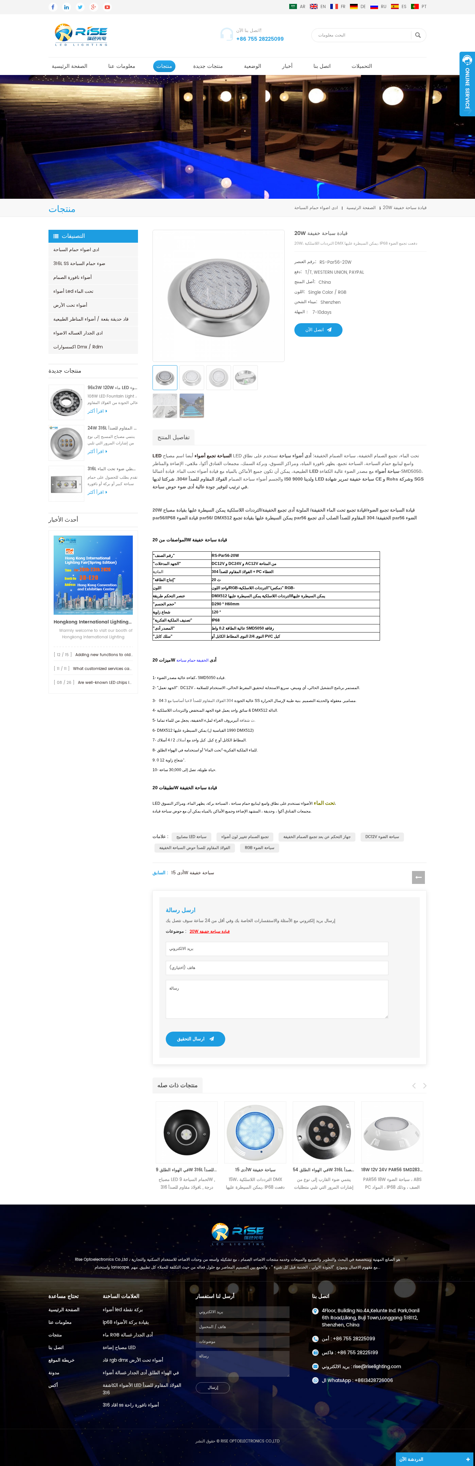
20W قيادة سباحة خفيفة (210, 932)
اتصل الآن (314, 330)
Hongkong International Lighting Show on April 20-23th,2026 (93, 622)
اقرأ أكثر (96, 411)
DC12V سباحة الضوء (382, 837)
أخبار (287, 66)
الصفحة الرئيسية (69, 66)
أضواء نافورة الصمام (72, 277)
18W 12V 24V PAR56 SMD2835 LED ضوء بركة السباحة (392, 1170)
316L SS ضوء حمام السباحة (79, 263)
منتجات (164, 66)
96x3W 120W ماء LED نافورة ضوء (113, 388)
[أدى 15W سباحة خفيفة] (255, 1132)
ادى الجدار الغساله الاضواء (78, 333)
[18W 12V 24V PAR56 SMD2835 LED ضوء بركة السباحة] (392, 1132)
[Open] (467, 84)
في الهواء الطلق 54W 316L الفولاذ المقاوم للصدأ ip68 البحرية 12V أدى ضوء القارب (324, 1170)
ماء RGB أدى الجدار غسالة (128, 1335)
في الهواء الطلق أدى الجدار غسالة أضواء (141, 1372)
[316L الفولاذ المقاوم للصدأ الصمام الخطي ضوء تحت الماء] (66, 484)
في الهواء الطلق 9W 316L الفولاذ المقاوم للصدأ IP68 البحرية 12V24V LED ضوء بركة (187, 1170)
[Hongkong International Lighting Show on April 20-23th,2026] (93, 575)
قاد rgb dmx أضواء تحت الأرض (133, 1360)
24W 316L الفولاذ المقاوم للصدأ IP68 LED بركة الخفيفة (113, 428)
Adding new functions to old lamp (108, 655)
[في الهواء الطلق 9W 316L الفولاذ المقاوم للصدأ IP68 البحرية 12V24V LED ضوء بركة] (187, 1132)
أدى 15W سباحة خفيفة (192, 872)
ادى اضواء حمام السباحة (316, 208)
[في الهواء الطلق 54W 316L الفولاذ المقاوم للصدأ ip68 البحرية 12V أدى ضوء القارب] (324, 1132)
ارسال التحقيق (191, 1039)
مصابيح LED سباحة (191, 837)
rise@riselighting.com (377, 1366)
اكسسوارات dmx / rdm (78, 347)
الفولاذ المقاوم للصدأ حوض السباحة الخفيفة (194, 848)
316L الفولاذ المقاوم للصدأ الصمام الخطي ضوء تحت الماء (113, 469)
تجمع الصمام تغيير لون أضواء (245, 837)
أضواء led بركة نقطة (123, 1309)
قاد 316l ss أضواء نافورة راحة (131, 1405)
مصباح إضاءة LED (119, 1347)
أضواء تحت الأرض (70, 305)
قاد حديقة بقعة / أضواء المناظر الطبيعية (91, 319)
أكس (53, 1385)
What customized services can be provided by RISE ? (124, 669)
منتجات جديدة (208, 66)
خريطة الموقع (61, 1360)
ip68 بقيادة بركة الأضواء (126, 1322)
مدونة (53, 1372)
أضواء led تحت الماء (73, 291)
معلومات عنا (121, 66)
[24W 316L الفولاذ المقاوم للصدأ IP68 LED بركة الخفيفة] (66, 443)
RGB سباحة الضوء (259, 848)
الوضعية (252, 66)
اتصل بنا (322, 66)
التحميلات (362, 66)
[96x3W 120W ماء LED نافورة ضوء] (66, 402)
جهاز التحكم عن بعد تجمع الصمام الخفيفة (317, 837)
